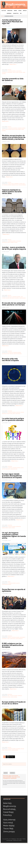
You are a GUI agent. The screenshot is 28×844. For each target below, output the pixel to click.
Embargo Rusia (15, 184)
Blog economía (14, 4)
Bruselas (10, 296)
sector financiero (18, 353)
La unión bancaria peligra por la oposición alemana (13, 419)
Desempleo (4, 413)
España (12, 242)
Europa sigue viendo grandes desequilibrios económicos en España (12, 475)
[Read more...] (13, 64)
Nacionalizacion (5, 353)
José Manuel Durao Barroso (16, 638)
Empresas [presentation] (12, 772)
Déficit (8, 242)
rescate (11, 353)
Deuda (10, 527)
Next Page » (11, 756)
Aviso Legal (19, 838)
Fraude (15, 242)
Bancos (9, 637)
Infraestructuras (6, 697)
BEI (8, 695)
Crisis (8, 638)
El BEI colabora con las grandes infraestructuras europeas (13, 645)
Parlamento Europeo (14, 298)
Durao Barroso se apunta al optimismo (13, 590)
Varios (9, 581)
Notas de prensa (22, 184)
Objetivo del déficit (11, 413)
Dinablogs (13, 838)
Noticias (9, 69)
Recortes (18, 413)
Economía (18, 748)
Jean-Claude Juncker (17, 72)
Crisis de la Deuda (20, 412)
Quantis (18, 583)
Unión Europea (22, 298)
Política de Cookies (17, 840)
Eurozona (10, 466)
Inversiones (9, 72)
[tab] (5, 773)
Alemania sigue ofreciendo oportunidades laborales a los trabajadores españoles (11, 777)
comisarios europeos (12, 128)
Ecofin (22, 467)
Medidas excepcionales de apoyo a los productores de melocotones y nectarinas (13, 137)
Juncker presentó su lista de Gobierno (12, 79)
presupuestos (8, 750)
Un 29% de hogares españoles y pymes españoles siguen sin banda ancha (14, 535)
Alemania (10, 467)
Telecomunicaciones (6, 584)
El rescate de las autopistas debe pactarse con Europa (13, 304)
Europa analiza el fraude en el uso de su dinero (14, 703)
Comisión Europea (12, 71)
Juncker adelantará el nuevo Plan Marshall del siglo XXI (12, 21)
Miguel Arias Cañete (16, 129)
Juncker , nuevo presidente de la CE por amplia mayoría (14, 248)
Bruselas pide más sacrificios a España (10, 359)
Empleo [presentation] (5, 772)
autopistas (10, 352)
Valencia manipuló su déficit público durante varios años (12, 191)
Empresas (10, 351)
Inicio (2, 16)
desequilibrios (5, 527)
